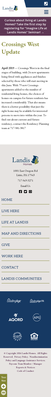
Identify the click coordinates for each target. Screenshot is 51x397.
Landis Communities (22, 279)
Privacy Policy (21, 356)
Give (6, 245)
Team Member (24, 363)
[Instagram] (30, 191)
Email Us (25, 186)
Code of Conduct (25, 370)
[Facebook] (21, 191)
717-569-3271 (25, 180)
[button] (46, 12)
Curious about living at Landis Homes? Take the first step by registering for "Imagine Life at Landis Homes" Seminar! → (25, 26)
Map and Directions (21, 234)
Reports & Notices (25, 367)
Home (7, 200)
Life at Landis (15, 222)
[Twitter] (26, 191)
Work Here (12, 256)
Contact (10, 267)
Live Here (10, 211)
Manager (38, 363)
